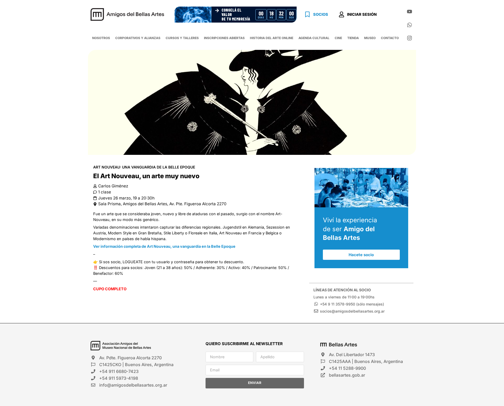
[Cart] (391, 15)
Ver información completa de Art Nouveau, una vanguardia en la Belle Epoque (164, 246)
